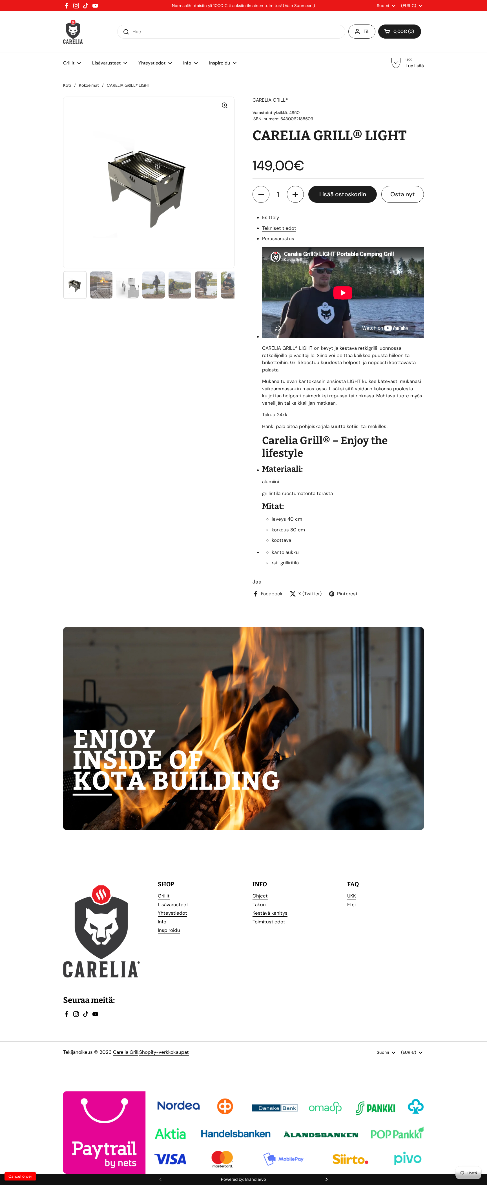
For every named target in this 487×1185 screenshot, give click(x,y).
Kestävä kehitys (270, 913)
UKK (351, 896)
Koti (67, 85)
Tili (366, 31)
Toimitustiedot (269, 922)
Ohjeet (260, 896)
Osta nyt (402, 194)
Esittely (270, 217)
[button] (261, 194)
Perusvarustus (278, 238)
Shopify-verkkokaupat (164, 1052)
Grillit (164, 896)
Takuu (259, 904)
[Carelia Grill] (73, 32)
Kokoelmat (89, 85)
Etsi (351, 904)
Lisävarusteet (173, 904)
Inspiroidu (169, 930)
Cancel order (20, 1176)
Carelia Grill (125, 1052)
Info (162, 922)
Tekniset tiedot (279, 228)
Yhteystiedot (172, 913)
